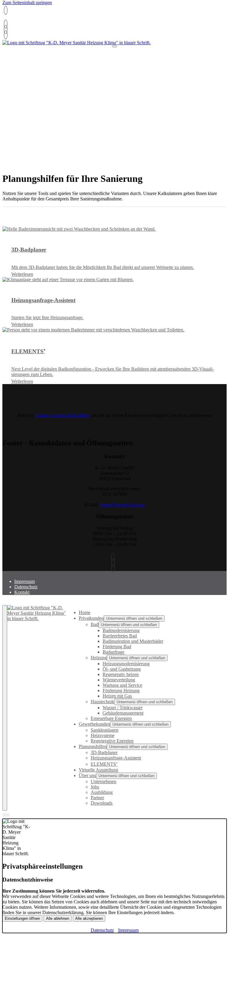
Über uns (87, 775)
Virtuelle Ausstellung (98, 769)
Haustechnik (102, 701)
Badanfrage (113, 651)
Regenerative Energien (112, 740)
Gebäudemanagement (123, 713)
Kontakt (22, 592)
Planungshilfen (93, 746)
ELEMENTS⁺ (104, 764)
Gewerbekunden (94, 724)
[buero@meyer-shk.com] (5, 29)
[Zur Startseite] (76, 42)
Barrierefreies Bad (120, 635)
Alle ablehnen (57, 918)
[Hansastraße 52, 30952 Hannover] (5, 34)
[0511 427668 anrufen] (5, 10)
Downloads (101, 803)
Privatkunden (91, 618)
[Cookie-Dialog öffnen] (6, 815)
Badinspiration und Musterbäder (133, 641)
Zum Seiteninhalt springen (27, 2)
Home (84, 612)
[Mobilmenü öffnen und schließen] (114, 46)
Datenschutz (26, 586)
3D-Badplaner (104, 752)
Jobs (95, 786)
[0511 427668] (5, 24)
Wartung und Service (122, 685)
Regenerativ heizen (121, 674)
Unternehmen (103, 781)
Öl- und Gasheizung (122, 669)
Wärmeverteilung (119, 679)
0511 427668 (16, 19)
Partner (97, 797)
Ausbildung (102, 792)
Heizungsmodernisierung (126, 663)
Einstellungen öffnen (22, 918)
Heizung (99, 657)
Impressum (24, 581)
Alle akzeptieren (89, 918)
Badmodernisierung (121, 630)
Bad (94, 624)
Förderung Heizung (121, 690)
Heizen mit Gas (117, 695)
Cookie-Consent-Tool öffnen (62, 415)
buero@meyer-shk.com (122, 504)
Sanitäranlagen (104, 730)
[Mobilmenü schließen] (4, 708)
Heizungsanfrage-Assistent (116, 757)
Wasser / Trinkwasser (123, 707)
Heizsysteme (102, 735)
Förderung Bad (117, 646)
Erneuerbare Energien (111, 718)
